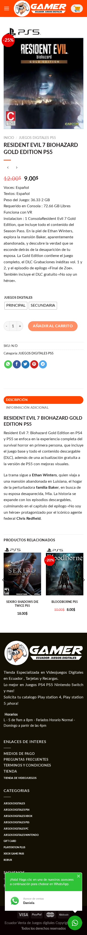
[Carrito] (77, 8)
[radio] (16, 305)
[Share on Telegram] (43, 364)
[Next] (83, 589)
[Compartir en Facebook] (17, 364)
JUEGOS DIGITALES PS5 (37, 138)
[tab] (43, 400)
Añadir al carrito (53, 326)
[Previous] (3, 589)
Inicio (9, 138)
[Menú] (6, 8)
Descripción (17, 400)
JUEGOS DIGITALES (18, 297)
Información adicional (27, 407)
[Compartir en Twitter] (25, 364)
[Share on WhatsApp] (8, 364)
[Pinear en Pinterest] (34, 364)
